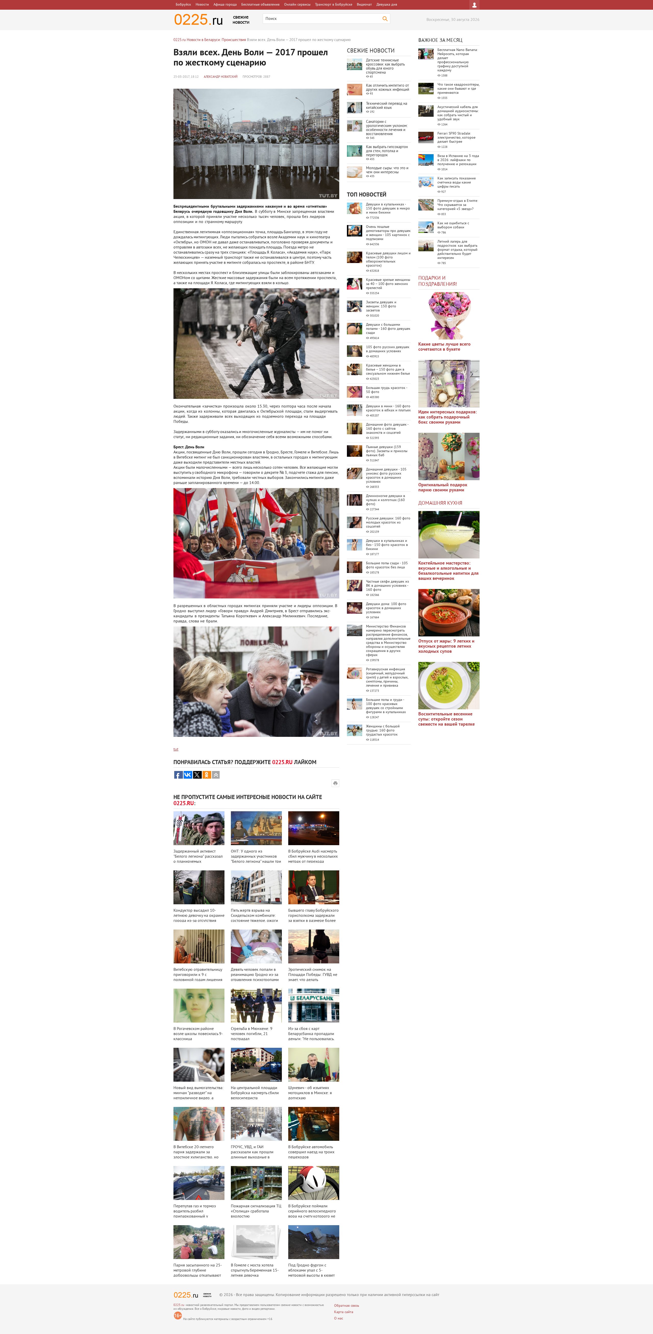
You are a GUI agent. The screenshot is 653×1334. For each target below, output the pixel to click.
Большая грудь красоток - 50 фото (386, 390)
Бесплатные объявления (260, 5)
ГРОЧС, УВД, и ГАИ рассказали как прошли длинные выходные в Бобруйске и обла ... (252, 1155)
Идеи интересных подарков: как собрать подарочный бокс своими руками (447, 417)
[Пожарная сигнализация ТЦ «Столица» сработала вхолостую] (256, 1183)
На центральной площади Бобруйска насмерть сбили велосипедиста (255, 1093)
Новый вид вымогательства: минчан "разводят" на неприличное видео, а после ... (198, 1095)
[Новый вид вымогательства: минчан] (198, 1065)
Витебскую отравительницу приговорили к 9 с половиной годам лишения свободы (197, 977)
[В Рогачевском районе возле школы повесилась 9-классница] (198, 1006)
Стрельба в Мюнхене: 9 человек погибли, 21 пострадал (251, 1034)
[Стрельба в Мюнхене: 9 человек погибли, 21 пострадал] (256, 1006)
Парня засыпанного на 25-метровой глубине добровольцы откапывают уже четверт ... (197, 1273)
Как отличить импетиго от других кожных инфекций (387, 87)
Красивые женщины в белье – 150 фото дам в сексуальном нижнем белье (388, 369)
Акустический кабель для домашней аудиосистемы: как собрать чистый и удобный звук (458, 113)
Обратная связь (346, 1306)
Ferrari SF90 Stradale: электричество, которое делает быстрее (456, 138)
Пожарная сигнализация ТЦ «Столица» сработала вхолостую (256, 1211)
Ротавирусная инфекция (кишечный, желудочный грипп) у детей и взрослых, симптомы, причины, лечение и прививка (387, 677)
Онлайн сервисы (297, 5)
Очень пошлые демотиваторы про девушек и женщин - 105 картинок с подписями (388, 233)
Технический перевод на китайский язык (386, 105)
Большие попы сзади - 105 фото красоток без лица (387, 565)
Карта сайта (343, 1312)
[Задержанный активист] (198, 828)
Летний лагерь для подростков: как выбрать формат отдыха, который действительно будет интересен (457, 250)
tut (175, 749)
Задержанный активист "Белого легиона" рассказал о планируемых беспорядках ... (198, 859)
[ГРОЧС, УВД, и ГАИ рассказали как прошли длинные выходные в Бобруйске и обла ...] (256, 1124)
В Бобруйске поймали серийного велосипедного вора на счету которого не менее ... (312, 1214)
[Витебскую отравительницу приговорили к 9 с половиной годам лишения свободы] (198, 946)
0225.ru (178, 1305)
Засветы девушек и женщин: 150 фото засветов (381, 306)
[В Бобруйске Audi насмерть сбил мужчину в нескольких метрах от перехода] (313, 828)
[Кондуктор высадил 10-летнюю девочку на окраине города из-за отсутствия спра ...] (198, 887)
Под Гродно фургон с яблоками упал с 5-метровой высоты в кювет (311, 1270)
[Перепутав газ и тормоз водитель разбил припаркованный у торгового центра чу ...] (198, 1183)
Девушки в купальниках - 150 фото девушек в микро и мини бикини (388, 208)
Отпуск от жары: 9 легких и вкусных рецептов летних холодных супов (446, 646)
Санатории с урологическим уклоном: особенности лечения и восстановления (387, 128)
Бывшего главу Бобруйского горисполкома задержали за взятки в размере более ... (313, 918)
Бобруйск (183, 5)
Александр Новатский (220, 77)
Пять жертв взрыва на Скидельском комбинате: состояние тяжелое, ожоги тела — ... (254, 918)
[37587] (449, 612)
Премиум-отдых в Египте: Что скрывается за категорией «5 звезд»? (457, 205)
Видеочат (364, 5)
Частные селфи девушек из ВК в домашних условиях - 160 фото (387, 586)
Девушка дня (386, 5)
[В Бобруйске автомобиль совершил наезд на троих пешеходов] (313, 1124)
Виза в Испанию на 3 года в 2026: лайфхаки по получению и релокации (458, 160)
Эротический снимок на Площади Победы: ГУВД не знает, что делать (312, 975)
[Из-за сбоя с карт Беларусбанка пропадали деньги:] (313, 1006)
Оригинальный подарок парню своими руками (442, 487)
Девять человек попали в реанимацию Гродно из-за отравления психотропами (255, 975)
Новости (202, 5)
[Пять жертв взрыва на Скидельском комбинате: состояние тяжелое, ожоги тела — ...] (256, 887)
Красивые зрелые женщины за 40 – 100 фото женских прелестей (388, 284)
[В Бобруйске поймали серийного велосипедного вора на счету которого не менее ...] (313, 1183)
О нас (338, 1318)
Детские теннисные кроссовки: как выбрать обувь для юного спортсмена (385, 66)
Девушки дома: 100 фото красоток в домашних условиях (386, 608)
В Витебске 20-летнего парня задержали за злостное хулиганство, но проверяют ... (196, 1155)
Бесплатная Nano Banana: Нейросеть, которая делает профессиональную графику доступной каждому (457, 60)
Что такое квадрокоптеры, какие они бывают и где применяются (458, 89)
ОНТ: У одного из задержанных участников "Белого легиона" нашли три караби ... (256, 859)
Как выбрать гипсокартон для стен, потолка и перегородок (387, 151)
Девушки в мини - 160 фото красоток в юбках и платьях (388, 408)
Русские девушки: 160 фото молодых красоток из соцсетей (388, 522)
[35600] (449, 315)
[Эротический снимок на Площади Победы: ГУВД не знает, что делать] (313, 946)
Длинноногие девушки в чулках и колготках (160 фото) (385, 500)
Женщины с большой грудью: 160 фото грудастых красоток (383, 730)
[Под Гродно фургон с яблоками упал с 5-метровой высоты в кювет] (313, 1242)
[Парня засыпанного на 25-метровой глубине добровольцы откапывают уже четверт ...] (198, 1242)
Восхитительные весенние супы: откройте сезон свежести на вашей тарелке (446, 719)
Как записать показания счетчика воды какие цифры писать (456, 182)
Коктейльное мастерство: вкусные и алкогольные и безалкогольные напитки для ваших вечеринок (448, 571)
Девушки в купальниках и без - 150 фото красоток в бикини (387, 545)
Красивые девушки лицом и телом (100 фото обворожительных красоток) (388, 259)
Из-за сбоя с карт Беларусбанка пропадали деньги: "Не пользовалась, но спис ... (311, 1036)
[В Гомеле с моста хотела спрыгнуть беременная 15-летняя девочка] (256, 1242)
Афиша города (225, 5)
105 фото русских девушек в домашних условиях (387, 349)
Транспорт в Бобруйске (333, 5)
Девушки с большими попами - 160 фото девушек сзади (388, 329)
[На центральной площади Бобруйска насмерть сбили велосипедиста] (256, 1065)
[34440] (449, 456)
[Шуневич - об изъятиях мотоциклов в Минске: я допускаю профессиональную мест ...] (313, 1065)
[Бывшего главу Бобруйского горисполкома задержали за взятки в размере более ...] (313, 887)
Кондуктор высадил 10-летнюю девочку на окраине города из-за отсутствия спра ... (198, 918)
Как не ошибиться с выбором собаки (453, 225)
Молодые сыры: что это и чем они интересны (387, 170)
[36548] (449, 685)
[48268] (449, 383)
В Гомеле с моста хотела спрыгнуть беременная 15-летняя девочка (255, 1270)
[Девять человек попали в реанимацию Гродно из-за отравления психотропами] (256, 946)
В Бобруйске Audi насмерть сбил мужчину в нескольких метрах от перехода (313, 856)
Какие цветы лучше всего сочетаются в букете (444, 347)
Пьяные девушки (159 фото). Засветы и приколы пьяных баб (386, 451)
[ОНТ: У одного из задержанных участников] (256, 828)
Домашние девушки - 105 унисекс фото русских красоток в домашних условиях (386, 475)
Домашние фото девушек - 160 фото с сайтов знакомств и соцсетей (387, 429)
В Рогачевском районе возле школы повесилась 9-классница (198, 1034)
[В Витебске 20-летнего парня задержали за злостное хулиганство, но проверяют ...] (198, 1124)
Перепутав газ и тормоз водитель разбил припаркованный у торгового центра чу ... (194, 1214)
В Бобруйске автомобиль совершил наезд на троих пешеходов (311, 1152)
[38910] (449, 534)
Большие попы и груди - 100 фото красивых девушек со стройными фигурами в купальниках (386, 706)
